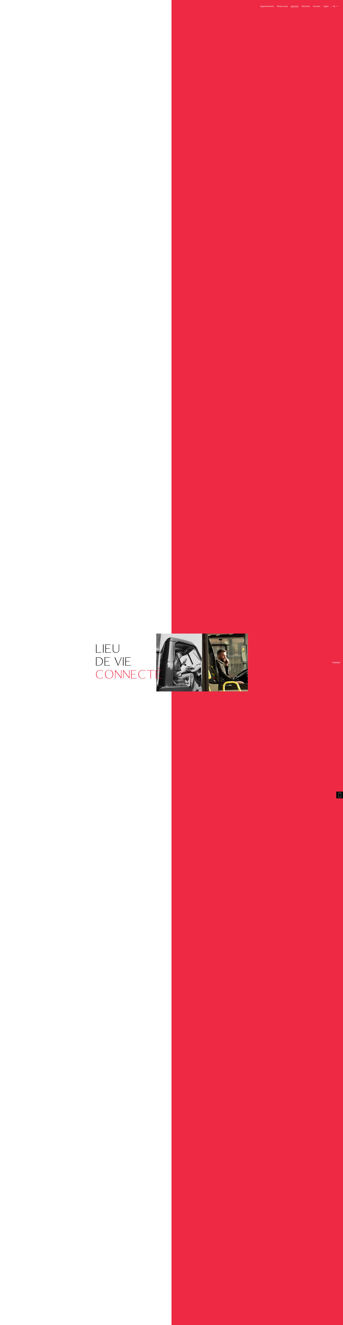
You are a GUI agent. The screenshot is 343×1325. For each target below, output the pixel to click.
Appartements (267, 6)
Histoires (305, 6)
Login (326, 6)
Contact (316, 6)
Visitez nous (282, 6)
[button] (335, 6)
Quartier (295, 6)
